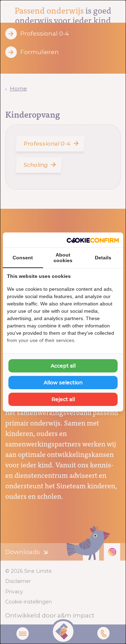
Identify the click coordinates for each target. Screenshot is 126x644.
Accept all (63, 366)
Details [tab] (103, 257)
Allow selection (63, 382)
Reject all (63, 399)
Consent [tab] (23, 257)
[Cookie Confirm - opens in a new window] (92, 240)
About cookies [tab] (63, 257)
